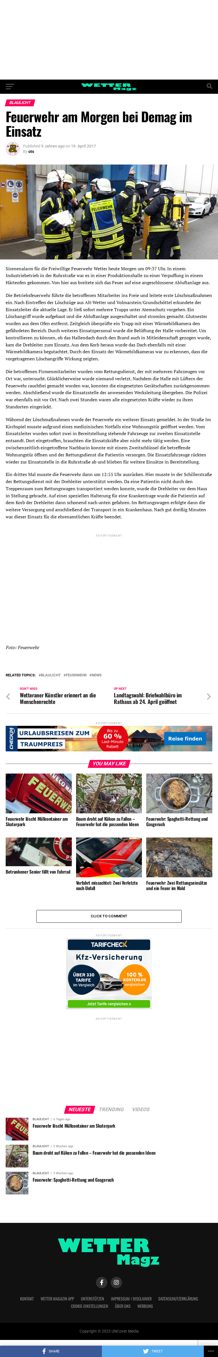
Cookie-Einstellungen (89, 1306)
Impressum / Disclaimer (131, 1299)
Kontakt (27, 1299)
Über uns (123, 1306)
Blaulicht (51, 675)
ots (31, 151)
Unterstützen (92, 1299)
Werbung (145, 1306)
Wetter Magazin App (57, 1299)
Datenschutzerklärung (178, 1299)
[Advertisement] (109, 40)
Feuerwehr (76, 675)
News (97, 675)
